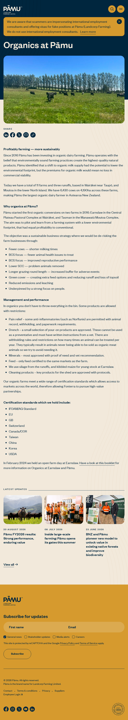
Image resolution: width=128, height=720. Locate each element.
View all (9, 564)
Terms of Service (89, 643)
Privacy (46, 690)
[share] (26, 135)
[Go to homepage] (13, 9)
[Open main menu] (120, 9)
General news (14, 636)
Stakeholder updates (39, 636)
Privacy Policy (67, 643)
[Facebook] (12, 135)
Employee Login (12, 694)
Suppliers (59, 690)
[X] (19, 135)
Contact (8, 690)
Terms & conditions (27, 690)
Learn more (88, 31)
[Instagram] (12, 709)
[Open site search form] (112, 9)
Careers (80, 636)
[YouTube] (25, 709)
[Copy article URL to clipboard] (33, 135)
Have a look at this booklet (97, 463)
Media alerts (63, 636)
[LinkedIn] (6, 135)
